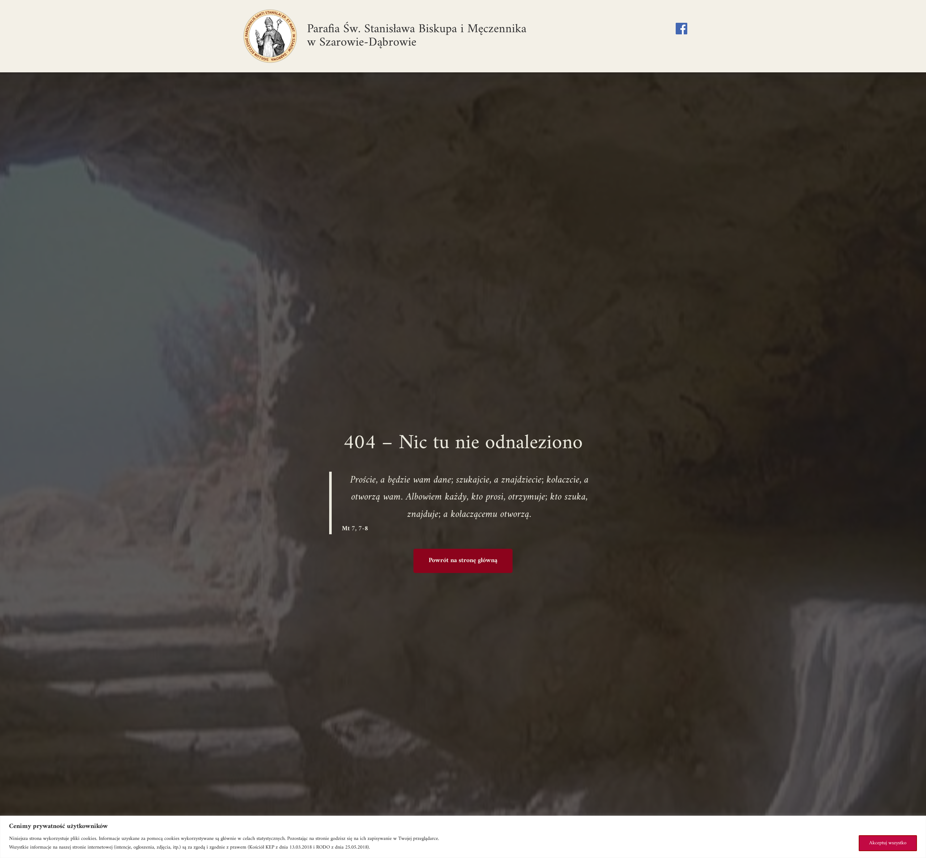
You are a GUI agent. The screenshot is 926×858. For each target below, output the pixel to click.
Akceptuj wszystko (887, 843)
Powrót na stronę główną (463, 560)
